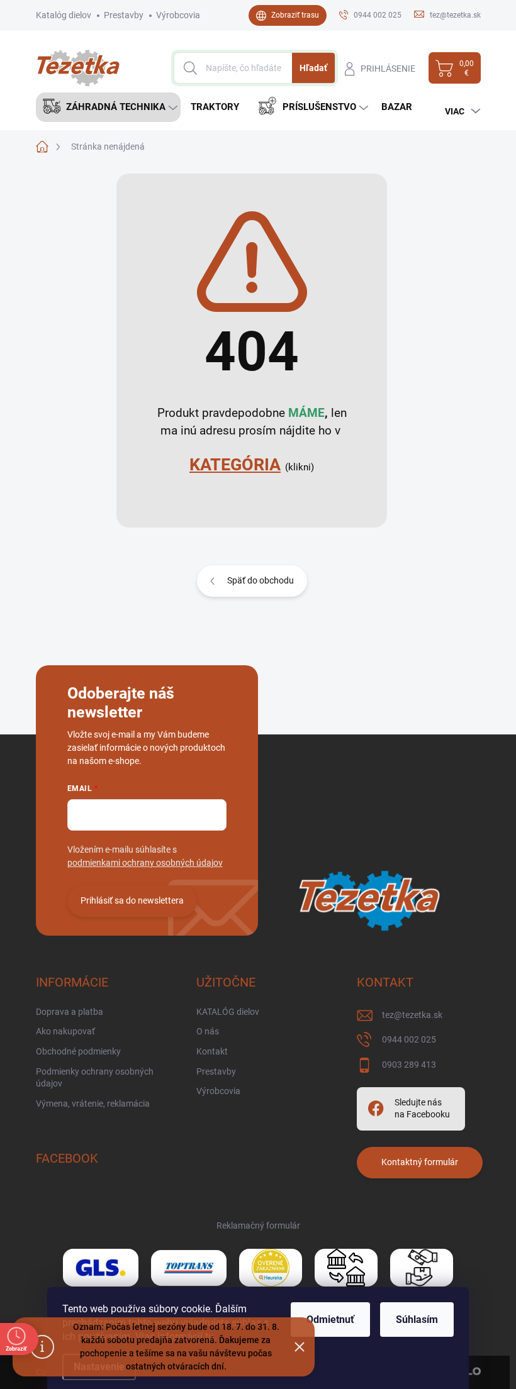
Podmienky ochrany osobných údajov (95, 1077)
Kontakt (212, 1051)
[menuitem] (108, 107)
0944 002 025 (409, 1039)
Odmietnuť (330, 1319)
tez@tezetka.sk (412, 1015)
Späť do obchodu (260, 580)
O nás (207, 1031)
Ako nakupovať (65, 1031)
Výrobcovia (178, 15)
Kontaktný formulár (419, 1162)
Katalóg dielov (63, 15)
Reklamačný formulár (258, 1225)
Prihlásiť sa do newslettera (132, 900)
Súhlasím (417, 1319)
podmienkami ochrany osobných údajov (145, 863)
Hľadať (313, 68)
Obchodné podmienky (78, 1051)
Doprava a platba (69, 1012)
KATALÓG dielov (227, 1012)
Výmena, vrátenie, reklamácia (93, 1103)
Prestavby (123, 15)
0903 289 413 (409, 1065)
